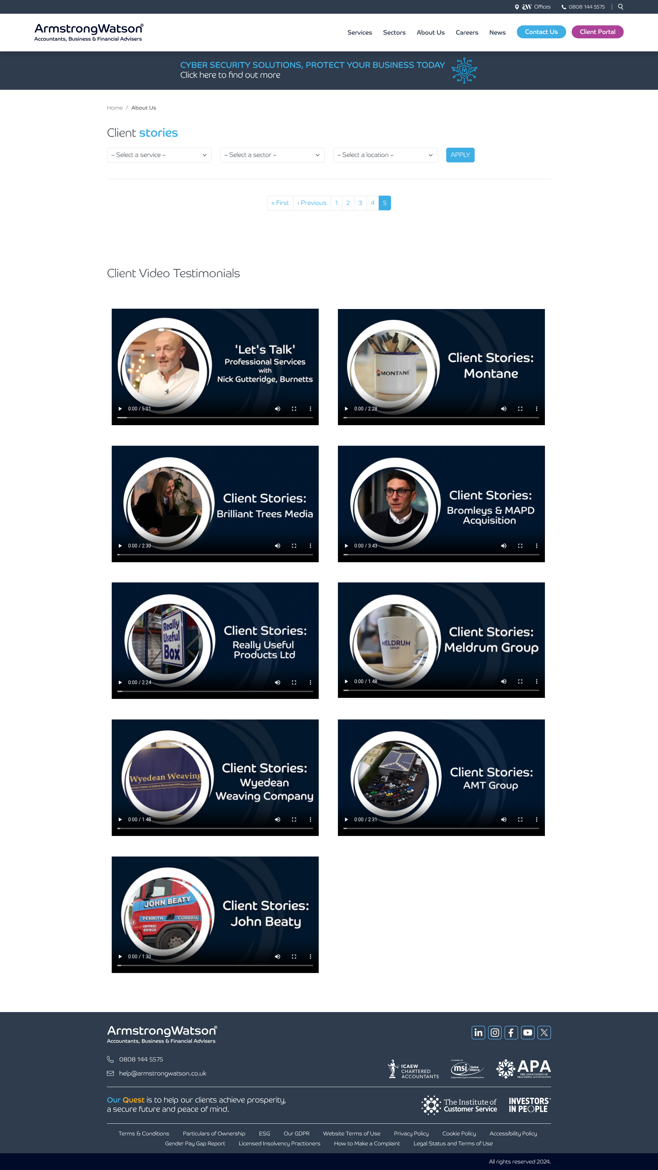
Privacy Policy (411, 1133)
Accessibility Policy (513, 1133)
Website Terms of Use (351, 1133)
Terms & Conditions (144, 1133)
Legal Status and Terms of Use (453, 1143)
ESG (264, 1133)
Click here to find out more (230, 75)
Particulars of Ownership (214, 1133)
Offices (542, 6)
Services (360, 32)
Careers (467, 32)
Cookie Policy (459, 1133)
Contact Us (541, 32)
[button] (621, 7)
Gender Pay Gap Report (195, 1143)
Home (115, 107)
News (497, 32)
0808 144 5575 (587, 6)
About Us (431, 32)
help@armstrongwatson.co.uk (162, 1073)
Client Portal (598, 32)
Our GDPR (296, 1133)
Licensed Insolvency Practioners (279, 1143)
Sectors (394, 32)
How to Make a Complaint (367, 1143)
